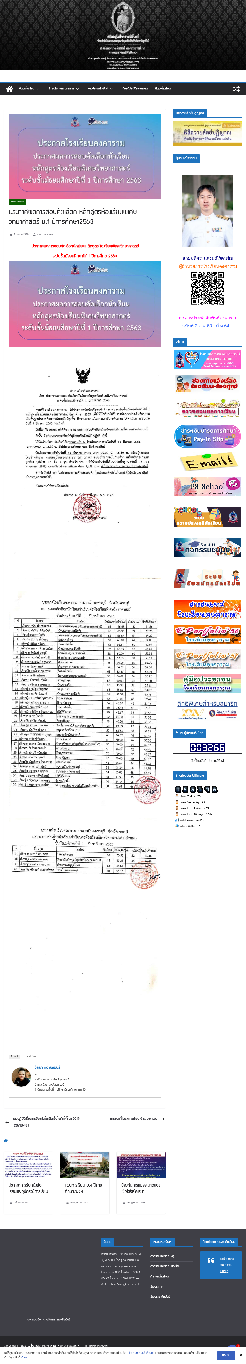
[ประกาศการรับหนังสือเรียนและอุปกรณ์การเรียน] (28, 1155)
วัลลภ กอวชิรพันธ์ (45, 234)
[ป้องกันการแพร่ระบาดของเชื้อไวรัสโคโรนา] (141, 1155)
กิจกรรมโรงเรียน (159, 1277)
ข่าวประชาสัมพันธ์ (98, 89)
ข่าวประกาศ (156, 1287)
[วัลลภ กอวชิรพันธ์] (21, 1070)
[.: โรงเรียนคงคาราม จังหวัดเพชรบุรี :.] (123, 3)
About (14, 1056)
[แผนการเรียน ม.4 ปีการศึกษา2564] (84, 1155)
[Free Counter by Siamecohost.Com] (207, 746)
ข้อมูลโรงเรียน (26, 89)
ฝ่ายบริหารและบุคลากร (61, 89)
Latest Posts (30, 1056)
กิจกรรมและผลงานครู (162, 1256)
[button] (37, 89)
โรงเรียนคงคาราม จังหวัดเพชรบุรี (227, 1265)
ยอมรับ (226, 1355)
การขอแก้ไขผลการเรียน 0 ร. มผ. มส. (133, 1119)
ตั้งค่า (24, 1358)
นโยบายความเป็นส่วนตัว (141, 1353)
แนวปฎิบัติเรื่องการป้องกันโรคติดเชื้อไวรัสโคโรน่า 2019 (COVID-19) (46, 1122)
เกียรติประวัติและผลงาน (135, 89)
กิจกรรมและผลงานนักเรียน (165, 1266)
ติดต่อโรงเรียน (163, 89)
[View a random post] (236, 89)
